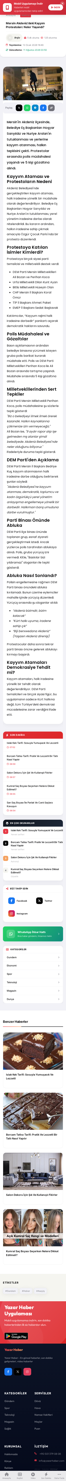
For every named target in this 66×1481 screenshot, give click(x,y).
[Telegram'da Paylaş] (35, 108)
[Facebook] (8, 1372)
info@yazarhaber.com (51, 1460)
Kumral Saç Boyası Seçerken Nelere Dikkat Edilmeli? (30, 787)
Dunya (10, 999)
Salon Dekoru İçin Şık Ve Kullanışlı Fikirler (29, 772)
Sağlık (7, 1428)
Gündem (9, 1401)
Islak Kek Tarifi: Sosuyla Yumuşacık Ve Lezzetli (32, 742)
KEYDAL (53, 1469)
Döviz (37, 1401)
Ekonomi (11, 965)
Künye (7, 1461)
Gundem (11, 957)
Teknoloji (12, 982)
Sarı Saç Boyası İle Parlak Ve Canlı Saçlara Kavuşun (30, 804)
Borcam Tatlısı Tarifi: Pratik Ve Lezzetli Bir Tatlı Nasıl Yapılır (32, 758)
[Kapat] (62, 3)
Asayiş (26, 15)
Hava (37, 1408)
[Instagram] (27, 1372)
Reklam (8, 1468)
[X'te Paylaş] (19, 108)
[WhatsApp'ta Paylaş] (27, 108)
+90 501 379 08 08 (50, 1453)
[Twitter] (18, 1372)
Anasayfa (11, 15)
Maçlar (38, 1421)
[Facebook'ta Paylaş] (43, 108)
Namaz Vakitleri (43, 1414)
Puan (37, 1428)
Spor (9, 973)
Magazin (11, 990)
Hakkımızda (11, 1454)
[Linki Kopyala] (51, 108)
